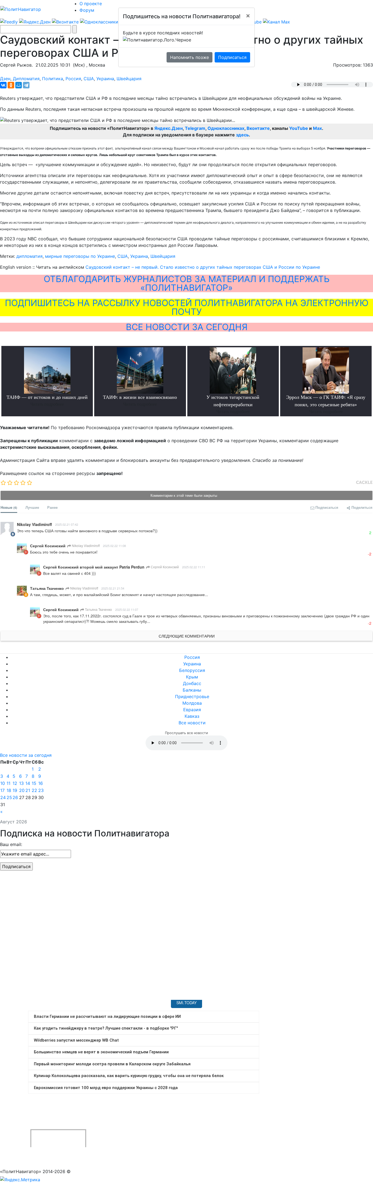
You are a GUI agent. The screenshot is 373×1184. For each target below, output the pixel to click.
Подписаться (232, 57)
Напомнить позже (189, 57)
